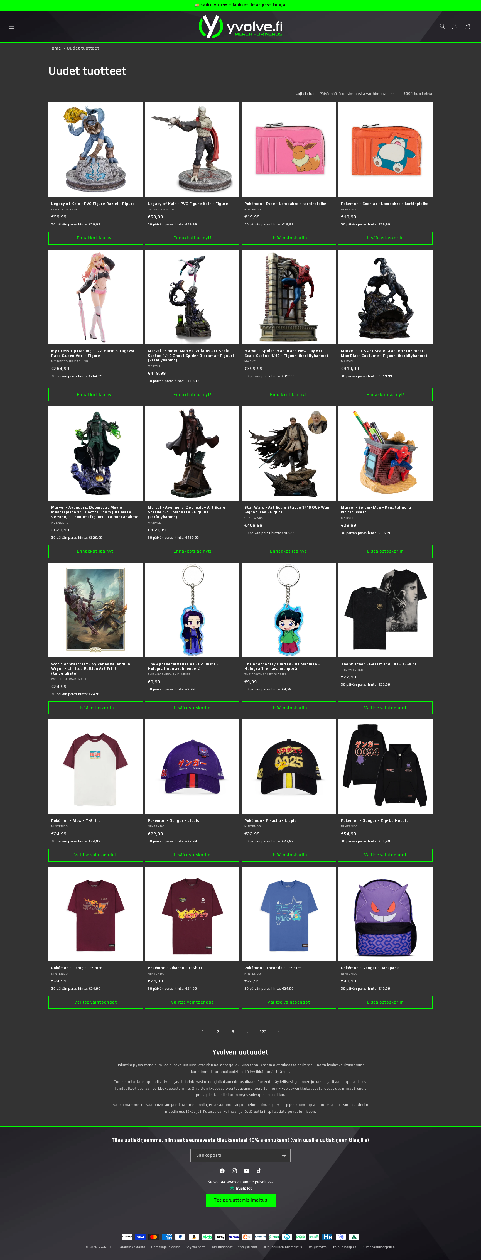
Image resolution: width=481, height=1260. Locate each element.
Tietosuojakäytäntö (165, 1247)
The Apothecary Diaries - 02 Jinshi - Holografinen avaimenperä (183, 666)
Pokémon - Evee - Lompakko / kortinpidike (285, 204)
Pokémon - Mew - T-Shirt (75, 820)
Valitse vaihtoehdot (385, 707)
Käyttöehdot (195, 1247)
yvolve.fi (105, 1247)
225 (263, 1031)
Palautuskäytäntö (132, 1247)
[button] (12, 26)
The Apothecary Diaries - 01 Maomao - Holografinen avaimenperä (282, 666)
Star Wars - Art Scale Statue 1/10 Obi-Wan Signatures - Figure (287, 509)
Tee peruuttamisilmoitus (240, 1200)
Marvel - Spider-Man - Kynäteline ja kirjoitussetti (376, 509)
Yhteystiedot (247, 1247)
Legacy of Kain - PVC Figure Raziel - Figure (93, 204)
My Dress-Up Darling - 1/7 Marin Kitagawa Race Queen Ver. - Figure (92, 353)
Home (54, 48)
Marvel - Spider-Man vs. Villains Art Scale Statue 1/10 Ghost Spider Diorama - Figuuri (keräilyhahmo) (191, 355)
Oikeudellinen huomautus (282, 1247)
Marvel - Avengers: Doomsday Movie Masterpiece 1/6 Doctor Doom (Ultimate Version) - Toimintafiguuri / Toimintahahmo (94, 512)
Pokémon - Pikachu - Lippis (270, 820)
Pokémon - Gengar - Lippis (173, 820)
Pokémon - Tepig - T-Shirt (76, 968)
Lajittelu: (304, 93)
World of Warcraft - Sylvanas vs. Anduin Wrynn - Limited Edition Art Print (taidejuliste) (90, 669)
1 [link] (203, 1031)
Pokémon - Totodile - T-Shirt (272, 968)
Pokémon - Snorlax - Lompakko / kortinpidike (385, 204)
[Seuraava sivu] (278, 1031)
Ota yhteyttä (317, 1247)
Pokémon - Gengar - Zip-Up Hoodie (375, 820)
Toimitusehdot (221, 1247)
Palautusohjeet (344, 1247)
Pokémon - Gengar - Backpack (370, 968)
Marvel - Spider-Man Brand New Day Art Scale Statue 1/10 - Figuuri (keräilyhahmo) (286, 353)
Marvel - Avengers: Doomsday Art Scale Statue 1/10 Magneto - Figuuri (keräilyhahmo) (186, 512)
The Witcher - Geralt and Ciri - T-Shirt (378, 664)
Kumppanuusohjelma (379, 1247)
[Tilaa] (284, 1155)
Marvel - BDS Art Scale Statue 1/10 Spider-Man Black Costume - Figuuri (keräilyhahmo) (384, 353)
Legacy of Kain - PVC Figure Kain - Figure (188, 204)
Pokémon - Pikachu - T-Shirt (175, 968)
